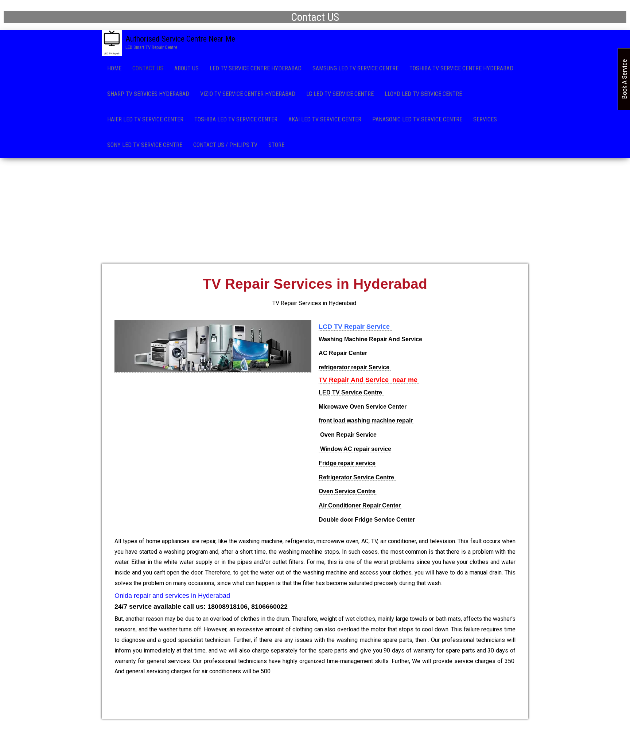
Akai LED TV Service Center (324, 119)
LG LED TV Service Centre (340, 93)
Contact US (147, 68)
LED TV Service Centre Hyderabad (256, 68)
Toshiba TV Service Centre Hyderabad (461, 68)
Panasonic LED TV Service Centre (417, 119)
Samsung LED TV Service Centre (355, 68)
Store (276, 144)
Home (114, 68)
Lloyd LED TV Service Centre (423, 93)
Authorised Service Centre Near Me (180, 38)
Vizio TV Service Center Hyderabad (247, 93)
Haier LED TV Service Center (145, 119)
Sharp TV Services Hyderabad (148, 93)
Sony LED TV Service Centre (144, 144)
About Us (186, 68)
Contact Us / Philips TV (225, 144)
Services (485, 119)
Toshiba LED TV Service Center (235, 119)
